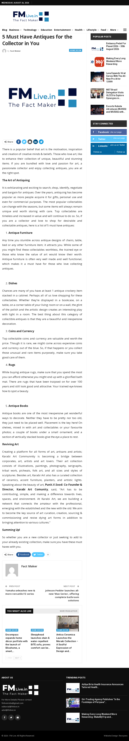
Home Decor (75, 50)
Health (78, 29)
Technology (30, 29)
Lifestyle (92, 29)
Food (103, 29)
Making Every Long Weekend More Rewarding (116, 61)
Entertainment (62, 29)
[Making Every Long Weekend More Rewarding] (97, 62)
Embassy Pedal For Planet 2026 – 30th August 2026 (116, 46)
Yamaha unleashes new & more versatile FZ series (20, 592)
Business (14, 29)
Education (46, 29)
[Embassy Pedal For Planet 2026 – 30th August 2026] (97, 47)
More (113, 29)
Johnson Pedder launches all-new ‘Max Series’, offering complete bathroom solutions (62, 595)
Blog (4, 29)
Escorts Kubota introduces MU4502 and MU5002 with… (116, 109)
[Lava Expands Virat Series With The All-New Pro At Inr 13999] (97, 77)
